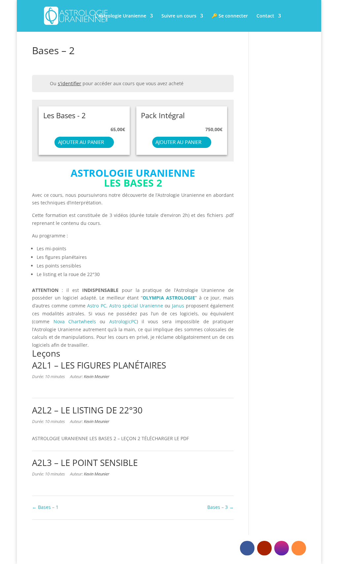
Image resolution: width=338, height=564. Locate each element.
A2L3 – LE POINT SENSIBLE (85, 463)
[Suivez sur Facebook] (247, 548)
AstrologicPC (123, 321)
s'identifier (69, 83)
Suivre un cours (178, 16)
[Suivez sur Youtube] (264, 548)
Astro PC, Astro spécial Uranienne (125, 305)
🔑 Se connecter (230, 16)
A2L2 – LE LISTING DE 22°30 (87, 410)
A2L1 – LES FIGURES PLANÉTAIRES (99, 365)
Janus (178, 305)
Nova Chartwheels (74, 321)
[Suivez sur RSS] (298, 548)
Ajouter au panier (81, 142)
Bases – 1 (47, 507)
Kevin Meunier (96, 376)
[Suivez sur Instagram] (281, 548)
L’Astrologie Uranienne (120, 16)
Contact (265, 16)
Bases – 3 (218, 507)
